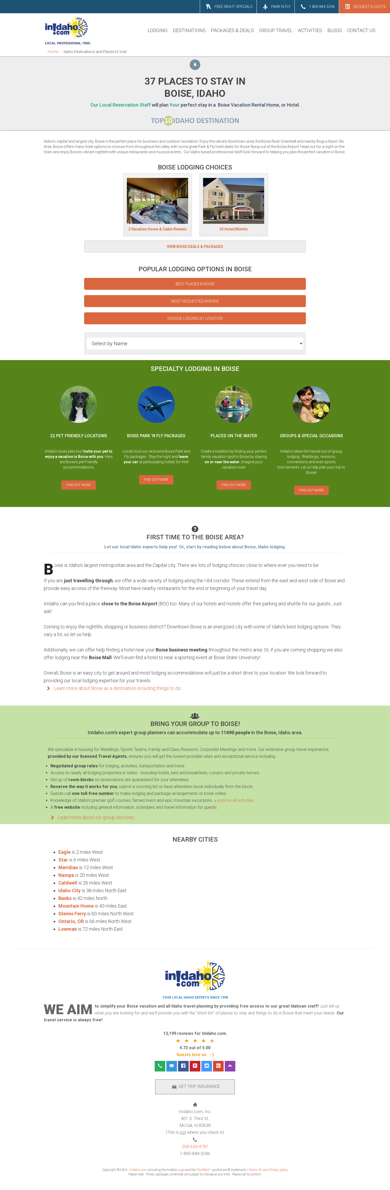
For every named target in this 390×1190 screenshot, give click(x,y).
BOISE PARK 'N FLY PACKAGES (156, 435)
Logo (181, 1170)
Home (53, 52)
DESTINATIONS (189, 30)
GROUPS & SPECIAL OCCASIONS (311, 435)
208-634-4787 (195, 1146)
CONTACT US (361, 30)
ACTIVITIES (310, 30)
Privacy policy (278, 1170)
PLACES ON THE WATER (234, 435)
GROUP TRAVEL (276, 30)
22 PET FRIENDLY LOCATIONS (78, 435)
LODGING (157, 30)
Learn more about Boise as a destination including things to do (117, 688)
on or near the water (222, 462)
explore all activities (235, 800)
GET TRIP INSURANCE (199, 1086)
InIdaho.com (138, 1170)
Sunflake (203, 1170)
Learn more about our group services (95, 817)
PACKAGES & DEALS (232, 30)
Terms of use (258, 1170)
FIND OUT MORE (78, 485)
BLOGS (334, 30)
